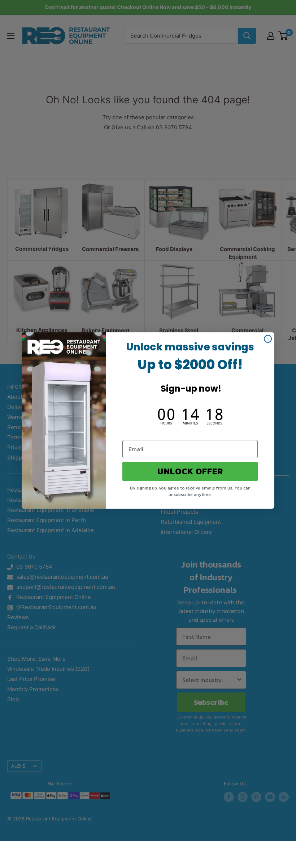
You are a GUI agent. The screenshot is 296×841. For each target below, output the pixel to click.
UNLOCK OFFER (190, 471)
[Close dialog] (267, 338)
